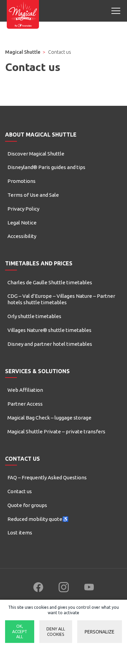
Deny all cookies (55, 631)
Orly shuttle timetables (34, 316)
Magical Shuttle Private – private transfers (56, 431)
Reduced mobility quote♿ (38, 519)
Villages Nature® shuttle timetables (49, 330)
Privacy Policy (23, 209)
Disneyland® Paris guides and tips (46, 167)
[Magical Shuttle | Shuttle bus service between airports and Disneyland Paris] (23, 14)
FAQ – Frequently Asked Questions (47, 477)
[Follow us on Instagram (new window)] (64, 587)
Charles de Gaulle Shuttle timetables (49, 282)
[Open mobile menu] (115, 11)
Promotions (21, 181)
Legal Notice (22, 222)
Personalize (99, 631)
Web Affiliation (25, 390)
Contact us (19, 491)
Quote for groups (27, 505)
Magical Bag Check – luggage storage (49, 417)
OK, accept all (19, 631)
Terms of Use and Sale (33, 195)
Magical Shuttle (22, 52)
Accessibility (21, 236)
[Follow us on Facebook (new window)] (38, 587)
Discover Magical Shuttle (35, 154)
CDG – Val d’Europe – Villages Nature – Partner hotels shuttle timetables (61, 299)
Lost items (19, 532)
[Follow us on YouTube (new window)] (89, 587)
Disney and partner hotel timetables (49, 344)
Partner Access (25, 404)
